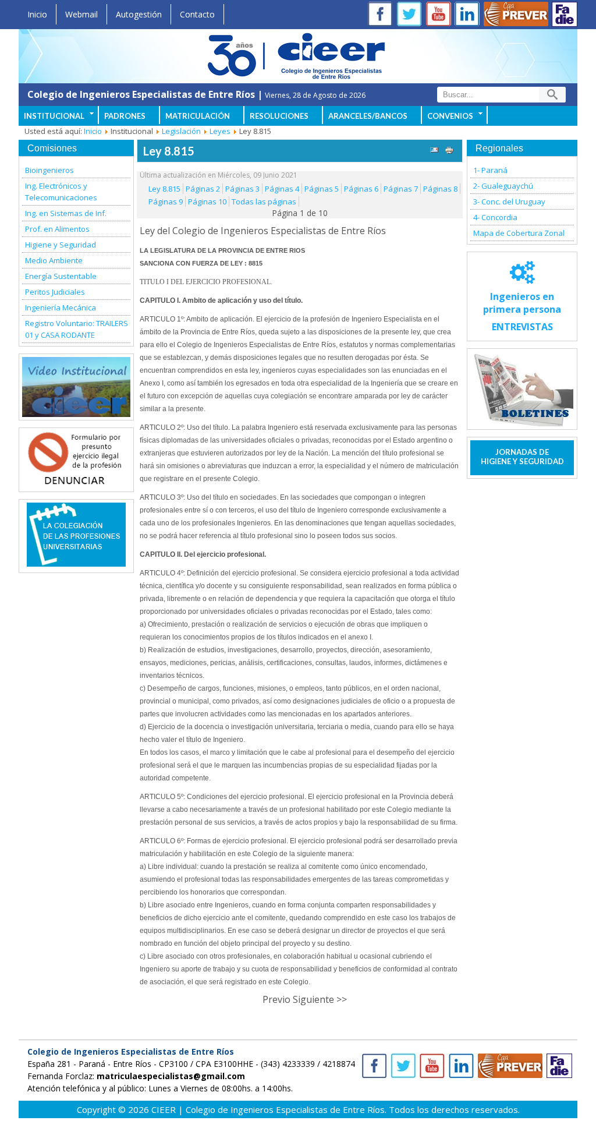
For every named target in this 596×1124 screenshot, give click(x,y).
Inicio (37, 14)
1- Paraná (490, 170)
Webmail (81, 14)
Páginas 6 (361, 188)
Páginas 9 (165, 201)
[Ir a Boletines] (522, 389)
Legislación (181, 131)
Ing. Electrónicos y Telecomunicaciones (61, 192)
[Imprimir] (449, 151)
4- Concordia (495, 217)
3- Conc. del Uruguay (509, 201)
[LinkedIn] (469, 15)
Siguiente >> (320, 999)
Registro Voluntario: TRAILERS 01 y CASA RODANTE (76, 329)
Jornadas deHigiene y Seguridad (522, 456)
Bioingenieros (49, 170)
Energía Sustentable (61, 276)
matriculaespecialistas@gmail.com (171, 1075)
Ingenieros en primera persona (522, 311)
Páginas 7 (401, 188)
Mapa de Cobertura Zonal (519, 233)
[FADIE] (564, 14)
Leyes (220, 131)
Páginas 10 (207, 201)
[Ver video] (76, 387)
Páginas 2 (203, 188)
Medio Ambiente (54, 260)
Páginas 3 (242, 188)
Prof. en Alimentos (57, 229)
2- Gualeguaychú (503, 186)
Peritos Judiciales (55, 292)
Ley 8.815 (168, 151)
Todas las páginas (264, 201)
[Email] (434, 151)
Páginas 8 (440, 188)
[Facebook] (382, 15)
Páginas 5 (321, 188)
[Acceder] (76, 482)
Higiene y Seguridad (60, 244)
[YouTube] (440, 15)
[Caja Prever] (516, 15)
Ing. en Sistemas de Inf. (66, 213)
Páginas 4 (282, 188)
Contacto (197, 14)
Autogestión (139, 14)
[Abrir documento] (76, 563)
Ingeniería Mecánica (60, 307)
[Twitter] (411, 15)
